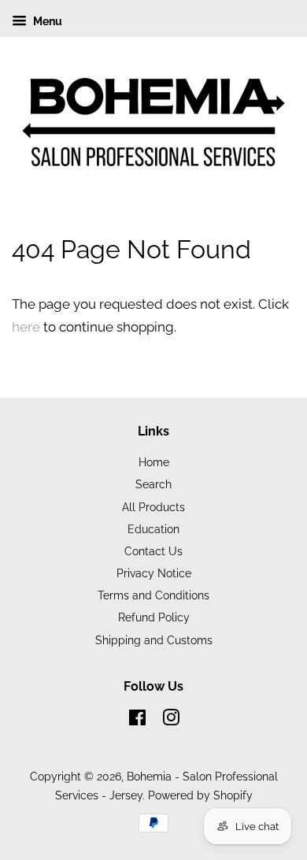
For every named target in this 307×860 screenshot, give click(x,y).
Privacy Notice (154, 573)
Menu (46, 21)
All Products (153, 506)
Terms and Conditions (153, 595)
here (26, 327)
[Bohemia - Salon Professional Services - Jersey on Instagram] (170, 720)
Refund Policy (154, 617)
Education (153, 529)
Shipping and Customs (154, 640)
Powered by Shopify (200, 795)
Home (154, 462)
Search (153, 484)
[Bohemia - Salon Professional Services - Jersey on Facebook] (137, 720)
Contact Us (153, 551)
